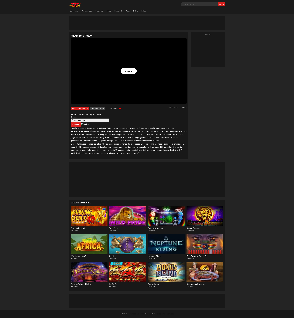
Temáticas (99, 11)
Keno (128, 11)
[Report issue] (120, 108)
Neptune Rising (154, 256)
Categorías (74, 11)
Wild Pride (113, 228)
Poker (135, 11)
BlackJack (118, 11)
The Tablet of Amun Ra (197, 256)
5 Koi (111, 256)
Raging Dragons (193, 228)
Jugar (128, 71)
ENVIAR (75, 124)
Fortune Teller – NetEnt (81, 284)
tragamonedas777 (97, 108)
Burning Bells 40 (78, 228)
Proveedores (87, 11)
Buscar (221, 4)
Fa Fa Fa (113, 284)
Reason (74, 117)
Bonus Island (153, 284)
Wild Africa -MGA (78, 256)
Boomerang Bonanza (196, 284)
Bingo (109, 11)
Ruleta (143, 11)
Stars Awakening (155, 228)
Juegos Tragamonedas (80, 108)
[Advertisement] (147, 23)
